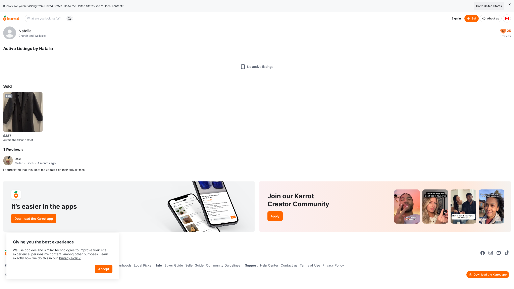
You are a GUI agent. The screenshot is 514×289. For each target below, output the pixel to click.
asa (18, 158)
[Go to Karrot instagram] (490, 252)
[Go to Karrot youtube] (498, 252)
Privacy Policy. (70, 258)
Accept (103, 269)
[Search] (69, 18)
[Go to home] (11, 18)
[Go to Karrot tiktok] (506, 252)
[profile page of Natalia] (9, 32)
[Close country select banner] (509, 4)
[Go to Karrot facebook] (482, 252)
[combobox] (45, 18)
